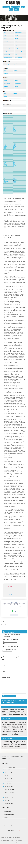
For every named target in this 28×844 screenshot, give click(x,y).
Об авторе (14, 614)
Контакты (16, 9)
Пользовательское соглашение (8, 760)
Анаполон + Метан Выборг (10, 646)
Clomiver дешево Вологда (10, 639)
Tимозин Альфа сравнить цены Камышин (10, 642)
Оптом (10, 9)
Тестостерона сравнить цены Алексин (15, 464)
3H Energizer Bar (9, 767)
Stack (6, 800)
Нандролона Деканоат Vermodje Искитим (14, 826)
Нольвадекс (8, 803)
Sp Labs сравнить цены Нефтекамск (15, 23)
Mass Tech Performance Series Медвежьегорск (11, 635)
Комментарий (6, 677)
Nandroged (7, 778)
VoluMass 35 (8, 786)
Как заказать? (6, 7)
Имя (3, 659)
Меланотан (7, 772)
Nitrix (6, 775)
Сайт (3, 671)
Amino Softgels (8, 789)
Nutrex (6, 770)
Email (4, 665)
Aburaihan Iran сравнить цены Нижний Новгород (14, 263)
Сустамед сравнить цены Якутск (14, 291)
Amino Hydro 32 (8, 792)
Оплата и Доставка (15, 7)
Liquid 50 (7, 784)
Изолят (6, 795)
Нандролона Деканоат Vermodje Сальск (9, 650)
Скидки (23, 7)
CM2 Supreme (8, 797)
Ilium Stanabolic (8, 781)
